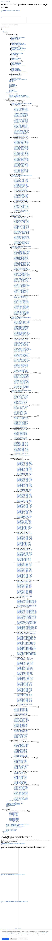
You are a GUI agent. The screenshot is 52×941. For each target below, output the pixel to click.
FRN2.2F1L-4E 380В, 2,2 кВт (21, 749)
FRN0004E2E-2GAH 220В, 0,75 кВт (25, 669)
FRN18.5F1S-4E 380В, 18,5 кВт (21, 764)
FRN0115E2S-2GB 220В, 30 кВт (24, 500)
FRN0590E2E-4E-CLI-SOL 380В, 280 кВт (26, 654)
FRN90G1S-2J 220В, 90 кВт (20, 414)
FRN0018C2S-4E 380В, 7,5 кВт (21, 165)
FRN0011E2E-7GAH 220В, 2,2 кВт (25, 664)
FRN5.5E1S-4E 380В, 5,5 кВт (21, 730)
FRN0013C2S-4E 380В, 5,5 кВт (21, 164)
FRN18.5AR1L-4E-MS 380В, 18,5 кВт (22, 349)
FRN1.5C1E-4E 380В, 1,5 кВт (21, 133)
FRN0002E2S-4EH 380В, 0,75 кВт (24, 563)
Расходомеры (12, 89)
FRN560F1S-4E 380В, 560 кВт (21, 799)
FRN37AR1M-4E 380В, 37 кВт (21, 359)
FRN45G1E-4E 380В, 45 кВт (20, 434)
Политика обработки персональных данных (19, 96)
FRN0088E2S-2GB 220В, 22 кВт (24, 499)
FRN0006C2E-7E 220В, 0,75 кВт (21, 148)
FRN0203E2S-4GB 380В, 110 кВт (24, 538)
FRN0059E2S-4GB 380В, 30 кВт (24, 523)
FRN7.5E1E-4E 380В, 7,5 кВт (21, 734)
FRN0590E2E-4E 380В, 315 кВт (24, 560)
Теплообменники (13, 85)
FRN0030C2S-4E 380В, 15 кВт (21, 168)
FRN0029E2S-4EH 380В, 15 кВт (24, 570)
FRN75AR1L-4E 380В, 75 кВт (21, 370)
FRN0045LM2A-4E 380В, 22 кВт (21, 239)
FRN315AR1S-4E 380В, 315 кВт (21, 381)
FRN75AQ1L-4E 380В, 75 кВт (21, 297)
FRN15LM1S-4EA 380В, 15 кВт (21, 222)
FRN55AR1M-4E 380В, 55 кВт (21, 363)
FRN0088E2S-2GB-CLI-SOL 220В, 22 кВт (26, 622)
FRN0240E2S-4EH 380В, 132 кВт (24, 590)
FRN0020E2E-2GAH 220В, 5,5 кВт (25, 674)
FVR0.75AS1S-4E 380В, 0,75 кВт (21, 209)
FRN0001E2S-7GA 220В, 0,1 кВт (24, 461)
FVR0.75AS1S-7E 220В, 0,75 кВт (21, 204)
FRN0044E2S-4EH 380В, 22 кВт (24, 573)
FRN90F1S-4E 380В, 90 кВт (20, 782)
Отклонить (13, 938)
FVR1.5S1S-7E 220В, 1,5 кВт (20, 183)
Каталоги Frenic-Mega (14, 819)
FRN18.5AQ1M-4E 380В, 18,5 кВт (22, 275)
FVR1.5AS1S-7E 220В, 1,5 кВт (21, 205)
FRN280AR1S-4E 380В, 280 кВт (21, 380)
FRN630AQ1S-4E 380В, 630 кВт (21, 313)
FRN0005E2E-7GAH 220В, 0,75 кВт (25, 662)
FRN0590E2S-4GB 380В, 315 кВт (24, 554)
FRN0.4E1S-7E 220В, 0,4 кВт (21, 710)
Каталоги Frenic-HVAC (14, 818)
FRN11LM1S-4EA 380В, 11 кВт (21, 221)
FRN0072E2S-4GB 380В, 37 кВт (24, 525)
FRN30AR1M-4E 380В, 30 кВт (21, 354)
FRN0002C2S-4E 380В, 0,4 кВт (21, 152)
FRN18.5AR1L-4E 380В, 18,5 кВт (22, 348)
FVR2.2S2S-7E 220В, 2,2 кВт (20, 196)
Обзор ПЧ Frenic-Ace (16, 457)
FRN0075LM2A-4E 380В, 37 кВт (21, 242)
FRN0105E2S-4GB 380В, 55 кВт (24, 534)
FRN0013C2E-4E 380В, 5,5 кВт (21, 169)
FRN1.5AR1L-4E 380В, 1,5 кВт (21, 325)
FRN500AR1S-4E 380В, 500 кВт (21, 385)
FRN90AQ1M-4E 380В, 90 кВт (21, 299)
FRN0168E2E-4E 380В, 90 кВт (24, 544)
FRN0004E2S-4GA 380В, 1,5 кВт (24, 505)
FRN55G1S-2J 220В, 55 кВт (20, 412)
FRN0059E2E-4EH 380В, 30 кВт (24, 688)
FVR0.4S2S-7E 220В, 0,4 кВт (20, 193)
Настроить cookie (22, 938)
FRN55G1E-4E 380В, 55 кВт (20, 435)
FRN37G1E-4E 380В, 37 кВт (20, 433)
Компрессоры (12, 86)
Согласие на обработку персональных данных (19, 97)
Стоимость (5, 832)
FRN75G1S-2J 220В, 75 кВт (20, 413)
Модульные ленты (15, 64)
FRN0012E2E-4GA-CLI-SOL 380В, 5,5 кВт (27, 631)
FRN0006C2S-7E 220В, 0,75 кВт (21, 142)
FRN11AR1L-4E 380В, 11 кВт (21, 341)
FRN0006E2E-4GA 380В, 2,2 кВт (24, 513)
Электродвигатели (15, 52)
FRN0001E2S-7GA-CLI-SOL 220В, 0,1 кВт (26, 600)
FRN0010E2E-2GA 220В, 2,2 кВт (24, 489)
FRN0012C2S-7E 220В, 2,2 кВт (21, 145)
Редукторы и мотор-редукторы (18, 48)
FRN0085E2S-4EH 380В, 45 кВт (24, 584)
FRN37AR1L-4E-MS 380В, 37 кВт (22, 360)
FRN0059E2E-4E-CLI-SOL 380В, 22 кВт (26, 638)
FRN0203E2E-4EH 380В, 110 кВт (24, 696)
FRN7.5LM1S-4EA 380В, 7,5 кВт (21, 220)
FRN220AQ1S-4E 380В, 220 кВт (21, 306)
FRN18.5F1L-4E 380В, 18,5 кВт (21, 765)
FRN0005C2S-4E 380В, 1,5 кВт (21, 154)
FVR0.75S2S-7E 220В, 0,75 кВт (21, 194)
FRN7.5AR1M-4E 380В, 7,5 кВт (21, 334)
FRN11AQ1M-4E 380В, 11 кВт (21, 267)
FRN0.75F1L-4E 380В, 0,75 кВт (21, 744)
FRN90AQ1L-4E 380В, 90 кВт (21, 300)
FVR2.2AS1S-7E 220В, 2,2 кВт (21, 206)
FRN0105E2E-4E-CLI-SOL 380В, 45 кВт (26, 643)
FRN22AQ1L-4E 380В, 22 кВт (21, 280)
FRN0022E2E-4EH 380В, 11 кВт (24, 683)
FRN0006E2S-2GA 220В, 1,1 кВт (24, 480)
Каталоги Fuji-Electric (14, 812)
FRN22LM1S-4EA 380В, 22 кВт (21, 225)
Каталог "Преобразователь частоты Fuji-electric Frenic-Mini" (14, 901)
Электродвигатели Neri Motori (13, 804)
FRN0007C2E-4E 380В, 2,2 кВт (21, 162)
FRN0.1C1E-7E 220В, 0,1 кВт (21, 114)
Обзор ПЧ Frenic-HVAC (16, 318)
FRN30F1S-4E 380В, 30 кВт (20, 768)
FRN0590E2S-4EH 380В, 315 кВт (24, 596)
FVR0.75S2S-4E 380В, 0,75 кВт (21, 197)
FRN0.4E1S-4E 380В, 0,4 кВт (21, 717)
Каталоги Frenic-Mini (13, 813)
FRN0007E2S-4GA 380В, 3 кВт (24, 507)
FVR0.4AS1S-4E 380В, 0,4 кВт (21, 207)
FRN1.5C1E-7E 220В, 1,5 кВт (21, 119)
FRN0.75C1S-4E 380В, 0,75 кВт (21, 122)
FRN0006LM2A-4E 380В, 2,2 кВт (22, 231)
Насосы (10, 83)
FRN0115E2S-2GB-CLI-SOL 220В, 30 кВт (26, 623)
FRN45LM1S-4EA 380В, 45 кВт (21, 228)
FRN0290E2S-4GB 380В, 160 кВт (24, 549)
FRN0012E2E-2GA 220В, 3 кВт (24, 490)
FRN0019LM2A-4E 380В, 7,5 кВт (22, 235)
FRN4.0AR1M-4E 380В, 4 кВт (21, 328)
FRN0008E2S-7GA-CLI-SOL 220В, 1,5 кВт (26, 605)
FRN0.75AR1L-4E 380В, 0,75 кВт (22, 322)
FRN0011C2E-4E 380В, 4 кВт (21, 163)
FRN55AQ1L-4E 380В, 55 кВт (21, 294)
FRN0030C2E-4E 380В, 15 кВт (21, 172)
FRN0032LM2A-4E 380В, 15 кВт (21, 237)
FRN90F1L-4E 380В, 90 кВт (20, 783)
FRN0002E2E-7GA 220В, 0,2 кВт (24, 469)
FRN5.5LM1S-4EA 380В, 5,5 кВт (21, 219)
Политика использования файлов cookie (18, 95)
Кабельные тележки (16, 75)
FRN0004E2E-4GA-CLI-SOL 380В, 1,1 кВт (27, 627)
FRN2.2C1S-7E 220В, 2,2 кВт (21, 113)
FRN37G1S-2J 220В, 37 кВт (20, 410)
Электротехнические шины (17, 43)
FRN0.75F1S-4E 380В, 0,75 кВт (21, 743)
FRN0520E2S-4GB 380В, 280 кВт (24, 553)
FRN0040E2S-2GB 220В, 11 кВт (24, 495)
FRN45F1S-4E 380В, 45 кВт (20, 775)
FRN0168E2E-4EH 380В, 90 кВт (24, 695)
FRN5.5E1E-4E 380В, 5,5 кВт (21, 731)
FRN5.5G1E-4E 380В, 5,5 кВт (21, 423)
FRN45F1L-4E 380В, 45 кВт (20, 776)
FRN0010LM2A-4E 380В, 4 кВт (21, 232)
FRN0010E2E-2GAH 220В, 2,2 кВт (25, 672)
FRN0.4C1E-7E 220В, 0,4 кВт (21, 116)
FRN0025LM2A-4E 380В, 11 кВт (21, 236)
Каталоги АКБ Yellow (11, 830)
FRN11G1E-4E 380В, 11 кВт (20, 426)
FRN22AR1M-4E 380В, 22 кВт (21, 350)
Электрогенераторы (16, 58)
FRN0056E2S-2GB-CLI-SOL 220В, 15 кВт (26, 620)
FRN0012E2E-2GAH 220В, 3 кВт (24, 673)
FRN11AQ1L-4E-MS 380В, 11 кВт (22, 269)
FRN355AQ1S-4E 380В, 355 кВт (21, 310)
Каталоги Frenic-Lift (13, 815)
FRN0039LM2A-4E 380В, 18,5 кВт (22, 238)
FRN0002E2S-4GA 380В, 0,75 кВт (24, 504)
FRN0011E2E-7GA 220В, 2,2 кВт (24, 474)
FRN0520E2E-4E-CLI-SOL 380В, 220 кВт (26, 653)
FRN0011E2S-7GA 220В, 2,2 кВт (24, 467)
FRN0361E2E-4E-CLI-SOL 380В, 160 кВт (26, 651)
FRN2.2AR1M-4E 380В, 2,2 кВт (21, 326)
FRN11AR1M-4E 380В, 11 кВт (21, 339)
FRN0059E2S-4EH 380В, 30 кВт (24, 581)
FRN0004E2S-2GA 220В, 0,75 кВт (24, 479)
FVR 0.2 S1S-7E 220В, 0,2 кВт (21, 179)
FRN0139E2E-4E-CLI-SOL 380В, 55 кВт (26, 644)
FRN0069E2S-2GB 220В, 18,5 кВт (24, 497)
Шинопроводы (12, 80)
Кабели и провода (15, 38)
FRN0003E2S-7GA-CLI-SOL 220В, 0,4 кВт (26, 602)
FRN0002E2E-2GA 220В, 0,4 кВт (24, 485)
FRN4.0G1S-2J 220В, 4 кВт (20, 398)
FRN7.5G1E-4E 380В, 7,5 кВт (21, 424)
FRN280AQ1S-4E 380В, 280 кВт (21, 307)
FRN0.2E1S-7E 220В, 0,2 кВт (21, 709)
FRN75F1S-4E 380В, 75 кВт (20, 779)
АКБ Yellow (8, 808)
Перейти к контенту (5, 1)
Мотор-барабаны (15, 68)
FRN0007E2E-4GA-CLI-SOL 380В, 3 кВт (26, 629)
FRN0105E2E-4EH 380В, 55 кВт (24, 691)
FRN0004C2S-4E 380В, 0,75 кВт (21, 153)
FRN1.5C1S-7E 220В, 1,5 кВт (21, 112)
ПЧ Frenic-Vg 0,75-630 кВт (15, 800)
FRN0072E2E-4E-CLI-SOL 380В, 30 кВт (26, 639)
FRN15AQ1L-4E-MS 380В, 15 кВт (22, 274)
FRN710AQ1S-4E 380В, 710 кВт (21, 314)
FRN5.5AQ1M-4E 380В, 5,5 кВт (21, 259)
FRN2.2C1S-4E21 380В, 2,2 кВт (21, 129)
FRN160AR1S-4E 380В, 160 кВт (21, 376)
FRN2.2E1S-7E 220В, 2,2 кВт (21, 714)
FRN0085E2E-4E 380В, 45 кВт (24, 541)
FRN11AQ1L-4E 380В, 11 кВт (21, 268)
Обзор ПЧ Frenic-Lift (16, 215)
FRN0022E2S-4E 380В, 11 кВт (24, 510)
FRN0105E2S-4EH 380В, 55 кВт (24, 585)
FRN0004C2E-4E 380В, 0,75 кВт (21, 159)
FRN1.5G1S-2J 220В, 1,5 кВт (20, 396)
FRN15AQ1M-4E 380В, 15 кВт (21, 272)
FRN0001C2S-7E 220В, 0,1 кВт (21, 138)
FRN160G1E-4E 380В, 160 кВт (21, 443)
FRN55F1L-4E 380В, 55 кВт (20, 778)
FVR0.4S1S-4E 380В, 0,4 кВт (20, 185)
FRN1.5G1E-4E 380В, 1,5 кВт (21, 419)
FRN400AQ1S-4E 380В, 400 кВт (21, 311)
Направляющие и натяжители (18, 65)
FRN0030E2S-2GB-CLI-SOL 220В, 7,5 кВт (26, 617)
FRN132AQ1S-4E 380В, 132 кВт (21, 302)
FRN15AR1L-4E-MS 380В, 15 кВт (22, 345)
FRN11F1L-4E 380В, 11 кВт (20, 760)
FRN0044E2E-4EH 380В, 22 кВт (24, 687)
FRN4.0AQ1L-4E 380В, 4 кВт (21, 258)
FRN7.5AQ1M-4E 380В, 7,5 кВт (21, 263)
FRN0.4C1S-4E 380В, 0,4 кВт (21, 121)
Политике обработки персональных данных (10, 935)
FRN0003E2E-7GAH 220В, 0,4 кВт (25, 661)
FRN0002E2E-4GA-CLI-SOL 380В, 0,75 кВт (27, 626)
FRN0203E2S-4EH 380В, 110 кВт (24, 589)
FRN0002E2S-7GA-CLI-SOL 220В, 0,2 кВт (26, 601)
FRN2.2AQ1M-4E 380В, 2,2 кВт (21, 254)
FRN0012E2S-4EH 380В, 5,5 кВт (24, 568)
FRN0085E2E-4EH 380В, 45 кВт (24, 690)
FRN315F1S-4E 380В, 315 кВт (21, 793)
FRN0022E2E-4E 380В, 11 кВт (24, 517)
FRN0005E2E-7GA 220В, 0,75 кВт (25, 472)
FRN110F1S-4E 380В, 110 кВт (21, 786)
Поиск (16, 24)
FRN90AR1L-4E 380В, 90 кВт (21, 371)
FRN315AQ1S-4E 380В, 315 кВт (21, 308)
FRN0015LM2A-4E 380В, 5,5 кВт (22, 233)
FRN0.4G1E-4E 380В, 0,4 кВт (21, 417)
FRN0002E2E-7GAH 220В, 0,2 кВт (25, 659)
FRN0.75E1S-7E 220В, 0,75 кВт (21, 711)
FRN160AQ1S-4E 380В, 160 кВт (21, 303)
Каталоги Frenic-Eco (13, 823)
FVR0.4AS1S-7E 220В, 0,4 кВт (21, 202)
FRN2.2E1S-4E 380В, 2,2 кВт (21, 724)
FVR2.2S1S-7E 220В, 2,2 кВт (20, 184)
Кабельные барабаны (16, 78)
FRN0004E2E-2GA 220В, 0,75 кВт (25, 486)
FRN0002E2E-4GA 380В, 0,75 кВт (25, 511)
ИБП (12, 57)
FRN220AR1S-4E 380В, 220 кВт (21, 379)
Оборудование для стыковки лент (19, 71)
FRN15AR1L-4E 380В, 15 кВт (21, 344)
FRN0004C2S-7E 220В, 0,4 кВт (21, 141)
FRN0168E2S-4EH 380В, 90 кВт (24, 587)
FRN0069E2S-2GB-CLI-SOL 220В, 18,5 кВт (27, 621)
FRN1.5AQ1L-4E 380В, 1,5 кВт (21, 253)
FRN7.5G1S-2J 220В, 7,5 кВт (20, 401)
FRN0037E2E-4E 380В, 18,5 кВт (24, 527)
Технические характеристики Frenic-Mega (21, 390)
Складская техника (13, 91)
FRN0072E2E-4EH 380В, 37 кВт (24, 689)
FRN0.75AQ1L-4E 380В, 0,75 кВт (22, 251)
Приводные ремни (15, 69)
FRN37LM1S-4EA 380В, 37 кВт (21, 227)
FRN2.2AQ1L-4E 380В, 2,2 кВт (21, 256)
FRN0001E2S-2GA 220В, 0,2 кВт (24, 477)
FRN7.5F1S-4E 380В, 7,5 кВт (20, 755)
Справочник (9, 92)
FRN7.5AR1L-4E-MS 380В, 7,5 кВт (22, 337)
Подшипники (14, 54)
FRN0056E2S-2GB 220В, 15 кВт (24, 496)
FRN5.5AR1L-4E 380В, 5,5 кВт (21, 332)
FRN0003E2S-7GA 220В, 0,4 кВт (24, 463)
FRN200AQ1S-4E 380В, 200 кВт (21, 305)
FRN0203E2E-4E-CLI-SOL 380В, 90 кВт (26, 647)
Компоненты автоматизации (18, 50)
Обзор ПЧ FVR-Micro (16, 176)
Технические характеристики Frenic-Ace (20, 455)
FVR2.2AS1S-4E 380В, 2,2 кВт (21, 210)
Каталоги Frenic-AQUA (14, 817)
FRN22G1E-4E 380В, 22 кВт (20, 431)
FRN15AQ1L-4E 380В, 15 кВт (21, 273)
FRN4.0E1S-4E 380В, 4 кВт (20, 726)
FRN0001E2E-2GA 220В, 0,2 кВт (24, 484)
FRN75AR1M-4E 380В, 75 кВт (21, 364)
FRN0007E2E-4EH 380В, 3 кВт (24, 577)
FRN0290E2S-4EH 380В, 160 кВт (24, 591)
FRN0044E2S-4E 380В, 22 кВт (24, 522)
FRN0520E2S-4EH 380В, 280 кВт (24, 595)
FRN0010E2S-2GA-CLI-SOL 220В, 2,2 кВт (26, 613)
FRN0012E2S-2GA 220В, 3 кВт (24, 483)
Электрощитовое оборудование (18, 44)
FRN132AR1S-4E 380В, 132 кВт (21, 375)
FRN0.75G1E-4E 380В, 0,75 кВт (21, 418)
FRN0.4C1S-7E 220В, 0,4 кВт (21, 109)
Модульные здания (13, 87)
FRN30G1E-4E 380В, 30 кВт (20, 432)
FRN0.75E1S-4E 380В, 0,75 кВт (21, 719)
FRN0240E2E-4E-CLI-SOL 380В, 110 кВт (26, 648)
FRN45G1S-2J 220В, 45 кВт (20, 411)
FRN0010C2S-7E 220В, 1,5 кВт (21, 143)
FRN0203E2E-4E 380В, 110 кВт (24, 545)
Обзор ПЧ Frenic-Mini (16, 104)
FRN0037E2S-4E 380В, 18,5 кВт (24, 521)
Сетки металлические (16, 70)
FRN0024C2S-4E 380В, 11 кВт (21, 166)
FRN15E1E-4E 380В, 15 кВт (20, 739)
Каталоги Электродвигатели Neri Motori (15, 826)
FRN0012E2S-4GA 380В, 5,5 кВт (24, 509)
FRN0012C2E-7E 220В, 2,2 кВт (21, 151)
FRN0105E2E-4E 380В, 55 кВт (24, 542)
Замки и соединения (16, 63)
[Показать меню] (1, 28)
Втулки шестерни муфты (17, 53)
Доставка (5, 831)
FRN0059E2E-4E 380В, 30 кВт (24, 529)
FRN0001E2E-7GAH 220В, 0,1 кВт (25, 658)
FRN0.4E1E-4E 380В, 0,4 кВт (21, 718)
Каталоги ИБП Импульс (11, 829)
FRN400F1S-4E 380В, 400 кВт (21, 795)
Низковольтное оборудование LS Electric (15, 802)
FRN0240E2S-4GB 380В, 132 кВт (24, 539)
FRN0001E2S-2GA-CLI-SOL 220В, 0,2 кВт (26, 609)
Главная (5, 31)
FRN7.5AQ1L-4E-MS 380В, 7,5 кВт (22, 265)
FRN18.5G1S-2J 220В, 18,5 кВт (21, 406)
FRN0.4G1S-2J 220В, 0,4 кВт (20, 394)
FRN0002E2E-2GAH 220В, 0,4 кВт (25, 668)
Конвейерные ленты (16, 62)
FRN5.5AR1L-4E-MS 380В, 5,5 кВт (22, 333)
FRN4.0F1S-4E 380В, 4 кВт (20, 750)
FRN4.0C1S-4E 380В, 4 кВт (20, 126)
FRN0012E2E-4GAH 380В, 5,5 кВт (25, 682)
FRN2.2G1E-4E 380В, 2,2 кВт (21, 421)
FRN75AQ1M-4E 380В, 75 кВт (21, 296)
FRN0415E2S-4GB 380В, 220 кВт (24, 552)
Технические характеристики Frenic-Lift (20, 214)
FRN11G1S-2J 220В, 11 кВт (20, 402)
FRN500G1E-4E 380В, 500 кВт (21, 451)
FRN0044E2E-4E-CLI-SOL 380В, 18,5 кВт (26, 637)
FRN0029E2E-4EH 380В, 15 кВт (24, 684)
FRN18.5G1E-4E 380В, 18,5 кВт (21, 429)
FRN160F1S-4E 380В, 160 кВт (21, 788)
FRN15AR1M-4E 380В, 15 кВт (21, 343)
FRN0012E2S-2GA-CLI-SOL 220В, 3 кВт (26, 615)
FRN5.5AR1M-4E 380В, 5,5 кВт (21, 331)
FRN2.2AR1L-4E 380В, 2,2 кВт (21, 327)
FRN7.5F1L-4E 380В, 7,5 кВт (21, 756)
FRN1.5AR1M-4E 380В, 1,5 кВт (21, 323)
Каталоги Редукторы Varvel (12, 825)
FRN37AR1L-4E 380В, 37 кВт (21, 366)
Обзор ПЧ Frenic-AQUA (17, 247)
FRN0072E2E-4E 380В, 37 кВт (24, 531)
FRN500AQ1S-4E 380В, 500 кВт (21, 312)
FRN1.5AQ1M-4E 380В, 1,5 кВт (21, 252)
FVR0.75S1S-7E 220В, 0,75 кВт (21, 181)
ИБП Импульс (9, 806)
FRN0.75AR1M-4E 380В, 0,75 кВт (22, 321)
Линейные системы (15, 49)
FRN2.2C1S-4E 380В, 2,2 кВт (21, 125)
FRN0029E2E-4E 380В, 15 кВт (24, 526)
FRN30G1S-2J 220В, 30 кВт (20, 408)
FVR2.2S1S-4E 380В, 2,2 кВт (20, 189)
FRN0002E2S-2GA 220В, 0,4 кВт (24, 478)
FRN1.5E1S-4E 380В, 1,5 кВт (21, 721)
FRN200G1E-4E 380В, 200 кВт (21, 444)
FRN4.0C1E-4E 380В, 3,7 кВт (21, 136)
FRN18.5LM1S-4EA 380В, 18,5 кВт (22, 223)
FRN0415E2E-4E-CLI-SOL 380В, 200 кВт (26, 652)
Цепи (12, 67)
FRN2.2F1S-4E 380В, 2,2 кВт (20, 748)
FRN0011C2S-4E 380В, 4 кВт (21, 157)
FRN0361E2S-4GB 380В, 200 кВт (24, 550)
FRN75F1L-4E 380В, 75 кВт (20, 781)
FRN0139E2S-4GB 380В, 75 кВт (24, 536)
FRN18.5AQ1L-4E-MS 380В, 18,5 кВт (23, 278)
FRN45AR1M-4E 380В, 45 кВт (21, 361)
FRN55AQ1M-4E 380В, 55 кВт (21, 292)
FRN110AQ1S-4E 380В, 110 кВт (21, 301)
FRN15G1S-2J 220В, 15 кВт (20, 403)
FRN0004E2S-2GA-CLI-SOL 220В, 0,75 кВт (27, 611)
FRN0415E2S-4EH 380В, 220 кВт (24, 593)
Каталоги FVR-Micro (13, 814)
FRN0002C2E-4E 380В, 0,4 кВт (21, 158)
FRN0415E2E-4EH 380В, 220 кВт (24, 701)
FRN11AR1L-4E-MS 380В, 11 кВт (22, 342)
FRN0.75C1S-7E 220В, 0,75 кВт (21, 110)
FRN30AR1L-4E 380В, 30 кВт (21, 355)
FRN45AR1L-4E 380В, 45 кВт (21, 367)
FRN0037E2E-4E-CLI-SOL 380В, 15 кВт (26, 636)
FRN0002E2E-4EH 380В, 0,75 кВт (24, 574)
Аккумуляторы (14, 59)
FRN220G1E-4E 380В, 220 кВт (21, 445)
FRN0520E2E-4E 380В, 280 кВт (24, 559)
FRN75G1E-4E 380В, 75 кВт (20, 437)
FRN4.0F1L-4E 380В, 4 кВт (20, 751)
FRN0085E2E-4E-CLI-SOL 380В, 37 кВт (26, 642)
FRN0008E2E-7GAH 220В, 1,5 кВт (25, 663)
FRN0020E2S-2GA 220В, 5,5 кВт (24, 493)
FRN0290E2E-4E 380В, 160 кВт (24, 555)
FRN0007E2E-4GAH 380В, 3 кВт (24, 680)
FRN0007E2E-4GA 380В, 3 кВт (24, 515)
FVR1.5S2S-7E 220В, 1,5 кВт (20, 195)
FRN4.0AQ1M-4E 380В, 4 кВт (21, 257)
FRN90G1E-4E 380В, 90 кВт (20, 438)
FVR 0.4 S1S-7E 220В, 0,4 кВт (21, 180)
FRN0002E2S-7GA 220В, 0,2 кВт (24, 462)
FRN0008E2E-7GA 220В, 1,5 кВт (24, 473)
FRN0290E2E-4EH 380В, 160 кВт (24, 699)
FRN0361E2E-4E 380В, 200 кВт (24, 557)
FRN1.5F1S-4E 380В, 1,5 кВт (20, 745)
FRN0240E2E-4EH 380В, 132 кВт (24, 698)
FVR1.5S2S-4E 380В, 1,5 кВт (20, 199)
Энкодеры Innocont (10, 805)
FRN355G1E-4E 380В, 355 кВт (21, 449)
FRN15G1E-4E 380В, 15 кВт (20, 427)
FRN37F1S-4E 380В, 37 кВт (20, 772)
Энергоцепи (11, 90)
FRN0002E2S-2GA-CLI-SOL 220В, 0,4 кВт (26, 610)
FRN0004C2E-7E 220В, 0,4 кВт (21, 147)
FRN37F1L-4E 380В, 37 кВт (20, 773)
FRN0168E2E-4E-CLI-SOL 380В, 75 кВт (26, 646)
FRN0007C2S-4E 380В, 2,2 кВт (21, 155)
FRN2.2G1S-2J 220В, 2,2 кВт (20, 397)
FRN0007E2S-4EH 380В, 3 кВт (24, 566)
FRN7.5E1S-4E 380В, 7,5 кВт (21, 733)
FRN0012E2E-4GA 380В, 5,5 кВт (24, 516)
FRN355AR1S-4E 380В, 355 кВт (21, 382)
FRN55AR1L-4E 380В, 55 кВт (21, 369)
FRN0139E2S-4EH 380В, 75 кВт (24, 586)
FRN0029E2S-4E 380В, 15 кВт (24, 520)
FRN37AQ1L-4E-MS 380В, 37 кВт (22, 289)
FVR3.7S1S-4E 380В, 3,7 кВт (20, 190)
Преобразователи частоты (17, 47)
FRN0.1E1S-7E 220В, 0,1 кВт (21, 708)
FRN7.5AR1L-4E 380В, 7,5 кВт (21, 335)
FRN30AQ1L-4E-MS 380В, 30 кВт (22, 285)
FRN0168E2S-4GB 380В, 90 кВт (24, 537)
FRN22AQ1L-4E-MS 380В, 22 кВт (22, 281)
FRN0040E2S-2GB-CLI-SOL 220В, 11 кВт (26, 618)
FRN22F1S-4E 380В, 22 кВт (20, 766)
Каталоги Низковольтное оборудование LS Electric (17, 824)
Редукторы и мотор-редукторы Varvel (14, 803)
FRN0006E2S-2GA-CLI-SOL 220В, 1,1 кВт (26, 612)
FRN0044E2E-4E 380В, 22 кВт (24, 528)
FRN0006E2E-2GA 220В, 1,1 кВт (24, 488)
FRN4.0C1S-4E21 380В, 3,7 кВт (21, 130)
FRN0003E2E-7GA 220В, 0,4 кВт (24, 470)
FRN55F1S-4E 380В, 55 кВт (20, 777)
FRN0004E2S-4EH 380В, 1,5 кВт (24, 564)
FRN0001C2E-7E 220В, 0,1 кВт (21, 146)
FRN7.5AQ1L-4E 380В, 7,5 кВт (21, 264)
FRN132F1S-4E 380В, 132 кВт (21, 787)
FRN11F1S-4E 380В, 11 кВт (20, 759)
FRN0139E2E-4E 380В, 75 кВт (24, 543)
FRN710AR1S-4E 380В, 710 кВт (21, 387)
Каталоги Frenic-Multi (14, 821)
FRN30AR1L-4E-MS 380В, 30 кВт (22, 356)
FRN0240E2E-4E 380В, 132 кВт (24, 547)
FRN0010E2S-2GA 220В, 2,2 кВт (24, 481)
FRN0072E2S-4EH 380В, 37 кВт (24, 582)
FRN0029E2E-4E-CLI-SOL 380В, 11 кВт (26, 635)
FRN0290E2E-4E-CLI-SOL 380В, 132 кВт (26, 649)
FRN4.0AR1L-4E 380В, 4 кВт (21, 329)
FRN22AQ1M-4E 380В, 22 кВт (21, 279)
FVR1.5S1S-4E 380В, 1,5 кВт (20, 187)
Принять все (5, 938)
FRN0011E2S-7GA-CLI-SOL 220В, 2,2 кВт (26, 606)
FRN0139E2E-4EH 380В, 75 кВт (24, 694)
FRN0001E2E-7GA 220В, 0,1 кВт (24, 468)
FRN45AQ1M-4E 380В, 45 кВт (21, 290)
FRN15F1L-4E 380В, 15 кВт (20, 762)
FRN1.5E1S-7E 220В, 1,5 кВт (21, 713)
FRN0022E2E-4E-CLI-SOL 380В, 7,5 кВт (26, 633)
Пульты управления (16, 76)
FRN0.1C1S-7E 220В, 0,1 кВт (21, 107)
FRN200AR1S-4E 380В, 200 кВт (21, 377)
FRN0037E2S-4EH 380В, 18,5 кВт (24, 571)
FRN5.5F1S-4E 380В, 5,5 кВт (20, 752)
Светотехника (14, 40)
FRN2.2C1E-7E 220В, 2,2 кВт (21, 120)
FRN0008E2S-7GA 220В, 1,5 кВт (24, 465)
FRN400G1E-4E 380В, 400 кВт (21, 450)
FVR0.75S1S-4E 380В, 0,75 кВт (21, 186)
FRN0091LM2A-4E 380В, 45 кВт (21, 243)
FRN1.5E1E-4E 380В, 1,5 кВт (21, 723)
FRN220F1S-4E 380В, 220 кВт (21, 791)
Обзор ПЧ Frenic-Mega (16, 391)
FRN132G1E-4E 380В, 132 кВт (21, 442)
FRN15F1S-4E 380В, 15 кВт (20, 761)
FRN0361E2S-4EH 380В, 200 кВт (24, 592)
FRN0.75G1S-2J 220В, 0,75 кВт (21, 395)
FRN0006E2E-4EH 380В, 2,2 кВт (24, 576)
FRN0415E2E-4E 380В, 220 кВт (24, 558)
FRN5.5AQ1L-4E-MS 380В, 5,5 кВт (22, 262)
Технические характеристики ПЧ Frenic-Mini (21, 103)
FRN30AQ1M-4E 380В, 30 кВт (21, 283)
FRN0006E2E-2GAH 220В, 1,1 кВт (25, 671)
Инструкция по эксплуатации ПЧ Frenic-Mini (11, 928)
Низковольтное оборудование (18, 37)
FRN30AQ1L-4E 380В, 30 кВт (21, 284)
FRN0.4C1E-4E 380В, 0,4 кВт (21, 131)
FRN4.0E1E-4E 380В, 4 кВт (20, 727)
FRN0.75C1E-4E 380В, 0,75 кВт (21, 132)
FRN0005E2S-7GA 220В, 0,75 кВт (24, 464)
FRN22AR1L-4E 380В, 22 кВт (21, 351)
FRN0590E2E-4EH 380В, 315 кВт (24, 704)
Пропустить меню (5, 26)
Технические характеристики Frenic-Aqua (21, 246)
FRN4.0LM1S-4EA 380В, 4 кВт (21, 217)
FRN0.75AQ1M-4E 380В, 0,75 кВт (22, 250)
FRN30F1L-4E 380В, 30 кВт (20, 770)
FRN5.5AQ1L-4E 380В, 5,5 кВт (21, 261)
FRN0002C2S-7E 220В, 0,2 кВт (21, 140)
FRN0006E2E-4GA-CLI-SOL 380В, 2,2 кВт (27, 628)
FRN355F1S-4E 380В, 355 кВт (21, 794)
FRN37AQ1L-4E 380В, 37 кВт (21, 287)
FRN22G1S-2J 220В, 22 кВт (20, 407)
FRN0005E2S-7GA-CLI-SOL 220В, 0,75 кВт (27, 604)
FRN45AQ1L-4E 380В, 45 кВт (21, 291)
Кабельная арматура (16, 42)
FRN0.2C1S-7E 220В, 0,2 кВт (21, 108)
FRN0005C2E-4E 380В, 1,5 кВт (21, 160)
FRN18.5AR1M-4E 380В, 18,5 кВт (22, 347)
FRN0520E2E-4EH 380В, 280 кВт (24, 703)
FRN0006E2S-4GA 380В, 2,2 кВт (24, 506)
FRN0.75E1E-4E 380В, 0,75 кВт (21, 720)
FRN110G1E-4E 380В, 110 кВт (21, 441)
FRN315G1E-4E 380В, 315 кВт (21, 448)
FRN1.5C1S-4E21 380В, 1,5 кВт (21, 127)
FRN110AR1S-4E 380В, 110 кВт (21, 374)
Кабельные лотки (15, 39)
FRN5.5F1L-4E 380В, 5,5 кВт (21, 754)
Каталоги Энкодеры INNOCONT (13, 827)
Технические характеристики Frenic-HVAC (21, 317)
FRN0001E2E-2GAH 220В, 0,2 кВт (25, 667)
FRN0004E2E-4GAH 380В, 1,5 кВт (25, 678)
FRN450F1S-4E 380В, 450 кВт (21, 797)
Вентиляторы (12, 84)
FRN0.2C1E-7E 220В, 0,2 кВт (21, 115)
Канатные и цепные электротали (19, 79)
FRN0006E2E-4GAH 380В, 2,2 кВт (25, 679)
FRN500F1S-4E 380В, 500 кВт (21, 798)
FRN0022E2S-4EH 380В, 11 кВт (24, 569)
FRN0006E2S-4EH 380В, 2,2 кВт (24, 565)
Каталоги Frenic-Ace (13, 820)
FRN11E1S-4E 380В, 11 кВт (20, 735)
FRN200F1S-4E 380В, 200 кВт (21, 789)
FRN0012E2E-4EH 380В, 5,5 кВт (24, 579)
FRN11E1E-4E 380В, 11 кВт (20, 736)
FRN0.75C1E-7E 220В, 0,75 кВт (21, 118)
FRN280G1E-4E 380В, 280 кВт (21, 447)
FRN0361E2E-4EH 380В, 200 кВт (24, 700)
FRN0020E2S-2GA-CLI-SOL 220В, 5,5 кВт (26, 616)
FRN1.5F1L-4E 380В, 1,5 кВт (21, 746)
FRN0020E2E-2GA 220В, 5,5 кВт (24, 501)
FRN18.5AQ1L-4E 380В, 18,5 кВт (22, 277)
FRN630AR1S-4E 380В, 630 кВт (21, 386)
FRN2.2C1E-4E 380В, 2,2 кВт (21, 135)
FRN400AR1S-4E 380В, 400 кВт (21, 383)
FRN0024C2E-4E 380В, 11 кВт (21, 171)
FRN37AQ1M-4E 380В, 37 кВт (21, 286)
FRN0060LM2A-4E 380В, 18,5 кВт (22, 241)
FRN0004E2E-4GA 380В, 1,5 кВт (24, 512)
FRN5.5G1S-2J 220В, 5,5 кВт (20, 400)
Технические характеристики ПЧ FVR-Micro (21, 175)
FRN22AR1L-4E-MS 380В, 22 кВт (22, 353)
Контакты (5, 834)
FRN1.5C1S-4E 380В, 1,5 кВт (21, 124)
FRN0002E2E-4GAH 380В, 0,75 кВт (25, 677)
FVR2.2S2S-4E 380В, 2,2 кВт (20, 200)
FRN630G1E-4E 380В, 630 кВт (21, 453)
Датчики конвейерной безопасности (19, 73)
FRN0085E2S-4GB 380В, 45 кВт (24, 533)
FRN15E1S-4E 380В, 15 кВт (20, 737)
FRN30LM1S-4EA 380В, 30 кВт (21, 226)
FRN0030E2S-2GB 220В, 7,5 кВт (24, 494)
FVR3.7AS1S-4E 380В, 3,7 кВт (21, 211)
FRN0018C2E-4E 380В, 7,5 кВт (21, 170)
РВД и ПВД (11, 81)
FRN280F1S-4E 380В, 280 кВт (21, 792)
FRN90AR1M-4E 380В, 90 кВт (21, 365)
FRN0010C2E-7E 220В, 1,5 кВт (21, 149)
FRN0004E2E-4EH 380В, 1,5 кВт (24, 575)
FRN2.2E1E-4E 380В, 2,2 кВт (21, 725)
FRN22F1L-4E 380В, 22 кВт (20, 767)
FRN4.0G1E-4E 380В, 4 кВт (20, 422)
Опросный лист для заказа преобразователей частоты (13, 874)
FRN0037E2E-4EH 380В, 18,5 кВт (24, 685)
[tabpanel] (26, 836)
